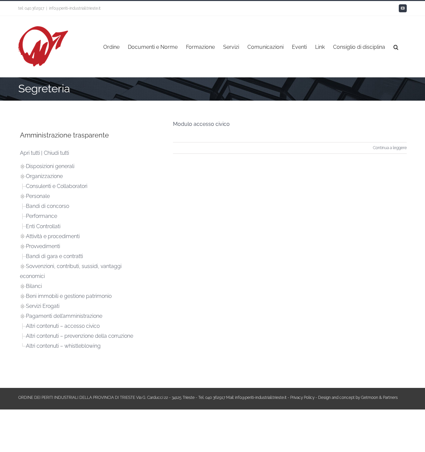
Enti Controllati (43, 226)
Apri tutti (30, 153)
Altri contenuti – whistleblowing (63, 346)
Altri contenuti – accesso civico (63, 326)
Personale (38, 196)
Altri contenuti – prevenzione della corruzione (79, 336)
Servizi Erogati (42, 306)
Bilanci (34, 286)
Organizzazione (44, 176)
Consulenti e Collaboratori (56, 186)
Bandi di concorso (47, 206)
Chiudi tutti (56, 153)
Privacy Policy (302, 397)
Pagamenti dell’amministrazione (64, 316)
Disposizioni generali (50, 166)
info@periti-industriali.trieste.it (75, 8)
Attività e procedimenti (53, 236)
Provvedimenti (43, 246)
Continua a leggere (390, 147)
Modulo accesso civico (201, 124)
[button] (395, 46)
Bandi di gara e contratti (54, 256)
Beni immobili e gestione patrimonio (69, 296)
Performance (41, 216)
